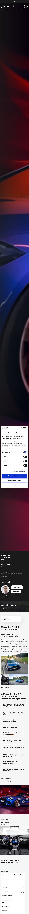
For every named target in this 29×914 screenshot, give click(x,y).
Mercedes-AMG (17, 10)
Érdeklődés (16, 591)
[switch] (25, 457)
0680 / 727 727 (17, 587)
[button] (10, 798)
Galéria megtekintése (6, 687)
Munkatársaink (4, 597)
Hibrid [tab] (5, 866)
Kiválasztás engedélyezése (14, 480)
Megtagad (14, 485)
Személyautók (10, 10)
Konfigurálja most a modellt (7, 608)
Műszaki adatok (4, 576)
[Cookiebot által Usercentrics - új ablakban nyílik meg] (21, 428)
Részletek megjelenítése (19, 471)
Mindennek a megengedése (14, 475)
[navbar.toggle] (3, 6)
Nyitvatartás (14, 1)
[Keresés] (25, 6)
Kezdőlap (3, 10)
